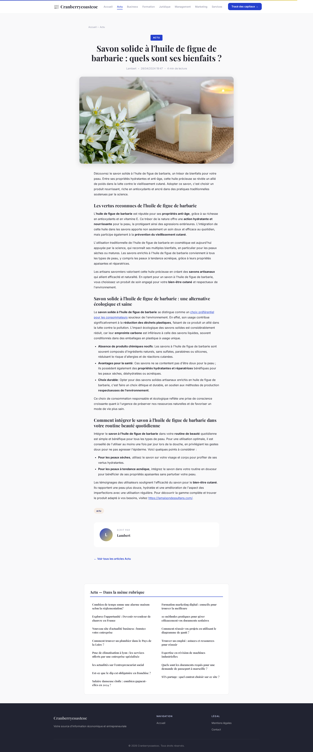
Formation (148, 6)
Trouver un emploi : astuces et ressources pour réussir (188, 642)
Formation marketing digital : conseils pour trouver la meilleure (189, 606)
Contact (216, 729)
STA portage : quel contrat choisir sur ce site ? (190, 677)
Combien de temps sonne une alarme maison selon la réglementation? (120, 606)
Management (183, 6)
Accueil (108, 6)
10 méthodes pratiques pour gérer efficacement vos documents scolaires (185, 618)
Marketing (201, 6)
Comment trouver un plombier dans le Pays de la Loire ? (121, 642)
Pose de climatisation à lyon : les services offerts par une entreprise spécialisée (118, 654)
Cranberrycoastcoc (76, 6)
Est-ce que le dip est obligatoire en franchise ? (121, 673)
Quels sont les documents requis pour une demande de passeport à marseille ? (188, 666)
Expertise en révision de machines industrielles (183, 654)
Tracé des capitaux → (244, 6)
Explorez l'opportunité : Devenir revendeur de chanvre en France (121, 618)
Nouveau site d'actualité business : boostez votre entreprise (119, 630)
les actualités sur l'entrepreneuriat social (118, 665)
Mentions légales (221, 722)
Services (217, 6)
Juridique (164, 6)
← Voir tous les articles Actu (112, 558)
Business (132, 6)
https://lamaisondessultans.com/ (170, 498)
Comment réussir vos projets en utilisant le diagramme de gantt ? (189, 630)
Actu (120, 6)
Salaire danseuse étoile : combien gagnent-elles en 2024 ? (119, 683)
